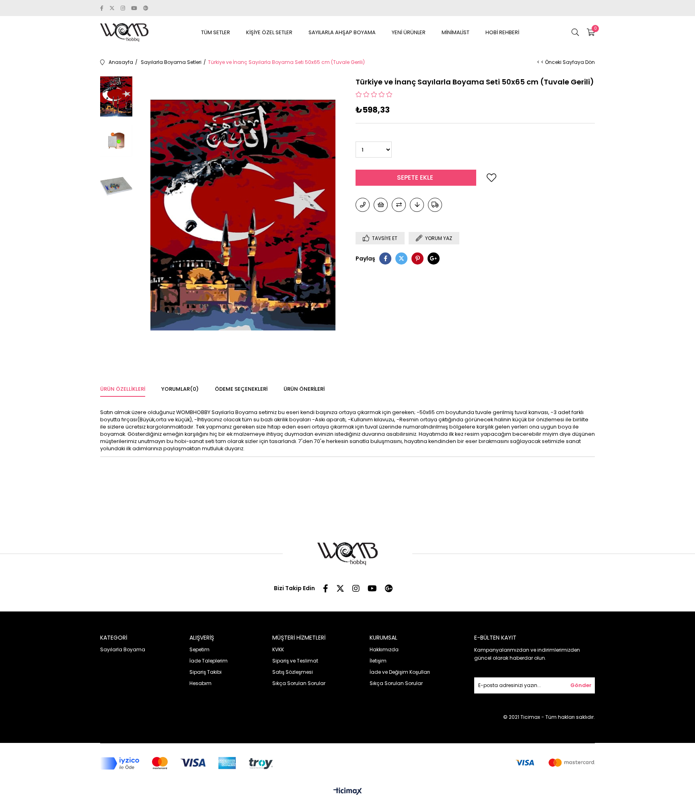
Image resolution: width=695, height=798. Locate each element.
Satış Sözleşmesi (292, 672)
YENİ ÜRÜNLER (409, 32)
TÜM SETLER (215, 32)
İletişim (378, 660)
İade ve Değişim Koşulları (400, 672)
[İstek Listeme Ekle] (381, 205)
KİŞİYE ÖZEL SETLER (269, 32)
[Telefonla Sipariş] (363, 205)
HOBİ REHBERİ (502, 32)
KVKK (278, 649)
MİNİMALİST (455, 32)
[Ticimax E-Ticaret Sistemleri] (347, 792)
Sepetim (199, 649)
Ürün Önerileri (304, 389)
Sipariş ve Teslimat (295, 660)
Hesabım (200, 683)
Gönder (581, 685)
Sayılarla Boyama (122, 649)
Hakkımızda (384, 649)
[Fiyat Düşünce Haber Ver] (417, 205)
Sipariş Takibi (205, 672)
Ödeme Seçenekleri (241, 389)
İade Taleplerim (208, 660)
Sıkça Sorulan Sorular (298, 683)
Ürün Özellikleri (122, 389)
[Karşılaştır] (399, 205)
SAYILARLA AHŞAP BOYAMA (342, 32)
